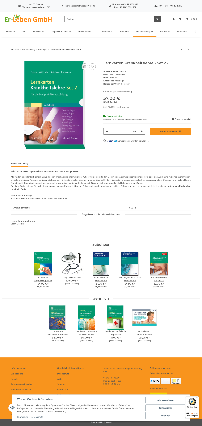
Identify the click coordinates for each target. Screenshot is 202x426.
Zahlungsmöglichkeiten (22, 384)
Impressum (62, 389)
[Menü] (197, 398)
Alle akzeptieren (165, 400)
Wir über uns (17, 374)
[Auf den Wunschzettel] (92, 66)
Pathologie (119, 81)
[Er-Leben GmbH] (28, 19)
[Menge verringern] (107, 131)
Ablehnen (165, 415)
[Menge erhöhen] (141, 131)
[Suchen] (157, 19)
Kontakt (14, 379)
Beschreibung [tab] (19, 163)
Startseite (10, 31)
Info (23, 31)
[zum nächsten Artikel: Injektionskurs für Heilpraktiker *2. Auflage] (188, 49)
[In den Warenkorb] (13, 59)
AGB (59, 379)
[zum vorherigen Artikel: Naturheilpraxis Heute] (182, 49)
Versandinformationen (21, 389)
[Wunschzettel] (180, 19)
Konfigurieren (165, 408)
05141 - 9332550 (111, 378)
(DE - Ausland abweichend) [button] (136, 119)
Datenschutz (63, 374)
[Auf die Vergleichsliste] (84, 66)
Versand (126, 107)
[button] (173, 19)
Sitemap (61, 384)
